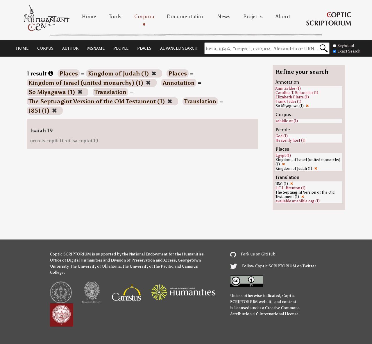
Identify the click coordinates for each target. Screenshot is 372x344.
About (283, 16)
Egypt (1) (283, 155)
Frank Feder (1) (288, 101)
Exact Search (348, 51)
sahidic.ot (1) (287, 121)
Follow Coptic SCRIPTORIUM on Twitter (278, 266)
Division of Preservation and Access (143, 260)
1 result (37, 73)
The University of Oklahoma (95, 266)
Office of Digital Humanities (76, 260)
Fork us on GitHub (258, 254)
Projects (253, 16)
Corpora (144, 16)
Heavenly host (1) (290, 140)
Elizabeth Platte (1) (292, 97)
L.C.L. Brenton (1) (290, 188)
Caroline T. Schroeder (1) (297, 93)
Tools (115, 16)
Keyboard (345, 45)
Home (89, 16)
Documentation (186, 16)
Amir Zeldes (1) (288, 88)
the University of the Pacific (148, 266)
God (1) (282, 136)
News (223, 16)
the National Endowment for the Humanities (163, 254)
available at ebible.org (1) (298, 201)
